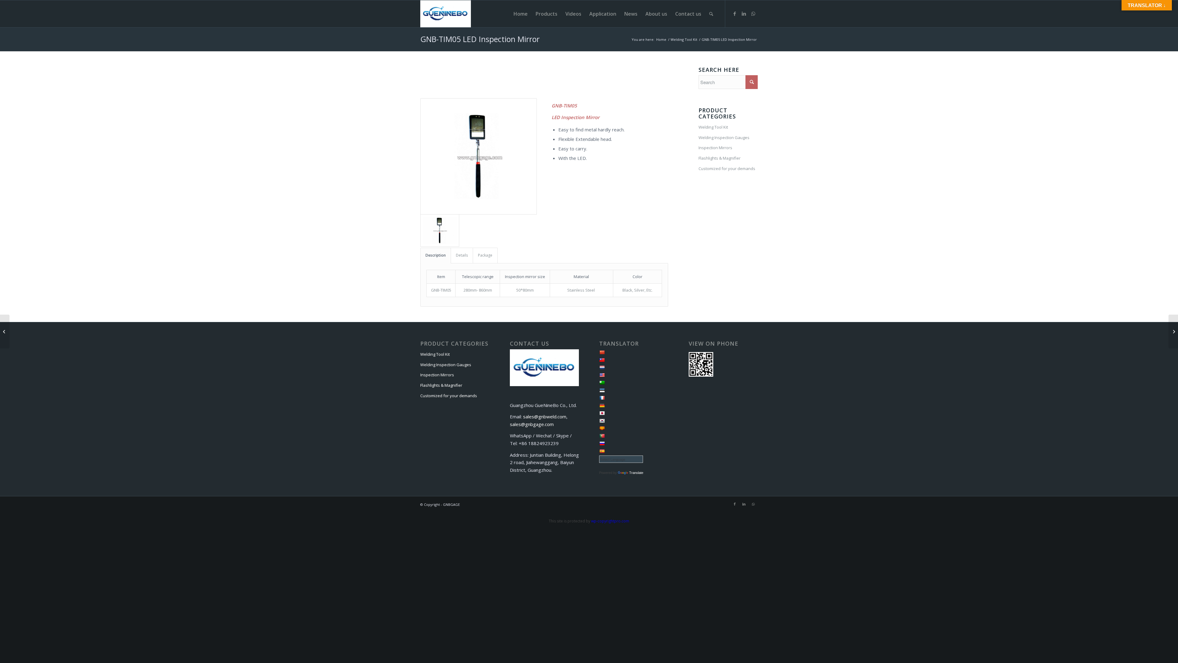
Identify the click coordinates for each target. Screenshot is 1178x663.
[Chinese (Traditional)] (602, 360)
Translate (636, 473)
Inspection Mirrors (715, 147)
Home (661, 39)
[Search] (711, 13)
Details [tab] (462, 255)
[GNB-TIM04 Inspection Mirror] (1173, 331)
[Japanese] (602, 413)
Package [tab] (485, 255)
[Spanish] (602, 451)
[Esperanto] (602, 382)
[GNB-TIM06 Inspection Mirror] (5, 331)
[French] (602, 397)
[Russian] (602, 443)
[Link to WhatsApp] (753, 13)
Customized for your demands (727, 168)
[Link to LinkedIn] (744, 13)
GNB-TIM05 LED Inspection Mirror (480, 39)
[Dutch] (602, 367)
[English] (602, 375)
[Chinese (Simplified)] (602, 352)
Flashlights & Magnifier (720, 158)
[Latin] (602, 428)
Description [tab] (435, 255)
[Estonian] (602, 390)
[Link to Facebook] (734, 13)
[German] (602, 405)
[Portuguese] (602, 435)
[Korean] (602, 420)
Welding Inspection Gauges (724, 137)
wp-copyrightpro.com (610, 521)
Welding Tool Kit (684, 39)
